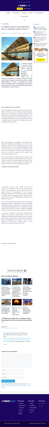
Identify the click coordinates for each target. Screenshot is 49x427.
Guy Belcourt (6, 33)
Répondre (5, 344)
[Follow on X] (22, 2)
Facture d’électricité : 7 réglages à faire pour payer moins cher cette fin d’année (40, 28)
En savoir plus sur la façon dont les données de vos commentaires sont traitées (16, 385)
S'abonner (20, 8)
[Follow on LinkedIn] (24, 2)
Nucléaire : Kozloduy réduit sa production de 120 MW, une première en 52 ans (40, 45)
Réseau (30, 13)
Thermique (24, 13)
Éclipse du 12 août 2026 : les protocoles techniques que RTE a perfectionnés (16, 311)
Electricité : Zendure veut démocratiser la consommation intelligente (27, 310)
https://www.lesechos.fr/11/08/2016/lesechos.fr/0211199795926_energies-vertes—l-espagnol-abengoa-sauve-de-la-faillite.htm (16, 340)
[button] (24, 20)
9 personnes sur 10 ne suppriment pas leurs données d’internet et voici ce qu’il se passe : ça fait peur (40, 33)
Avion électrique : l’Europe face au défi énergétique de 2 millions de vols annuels (5, 310)
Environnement (24, 16)
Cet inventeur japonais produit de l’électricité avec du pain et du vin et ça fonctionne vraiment (27, 291)
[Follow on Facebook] (19, 2)
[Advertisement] (16, 97)
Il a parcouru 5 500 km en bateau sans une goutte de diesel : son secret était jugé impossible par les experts (6, 291)
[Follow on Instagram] (27, 2)
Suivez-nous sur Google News (15, 270)
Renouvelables (16, 13)
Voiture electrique (39, 13)
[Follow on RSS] (29, 2)
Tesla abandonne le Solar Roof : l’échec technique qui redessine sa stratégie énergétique (40, 39)
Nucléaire (8, 13)
